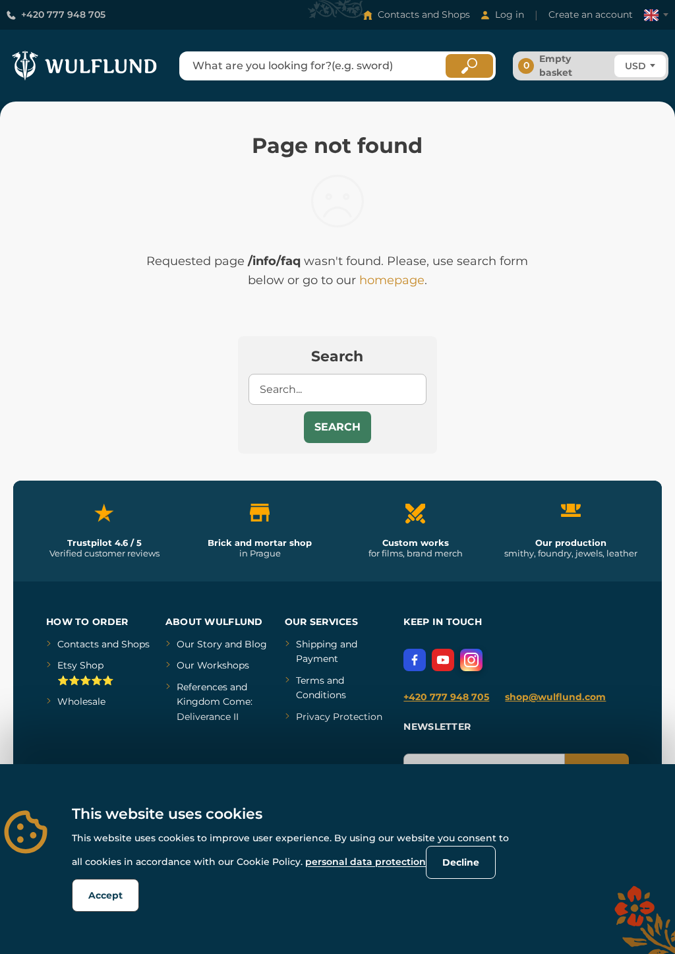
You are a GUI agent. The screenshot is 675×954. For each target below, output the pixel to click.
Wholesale (81, 701)
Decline (460, 862)
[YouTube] (443, 660)
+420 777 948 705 (63, 14)
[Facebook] (414, 660)
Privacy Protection (339, 717)
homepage (392, 280)
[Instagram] (471, 660)
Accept (105, 895)
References (202, 687)
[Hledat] (469, 66)
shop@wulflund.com (555, 697)
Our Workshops (213, 665)
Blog (256, 644)
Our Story (199, 644)
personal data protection (365, 862)
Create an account (590, 14)
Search (337, 427)
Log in (509, 14)
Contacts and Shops (424, 14)
